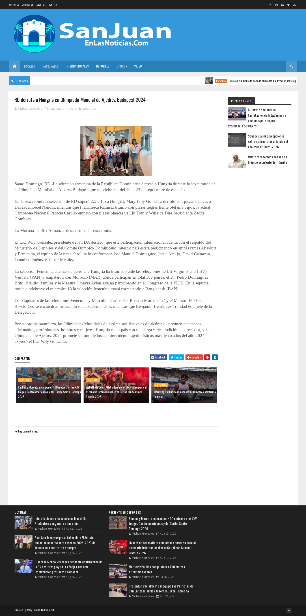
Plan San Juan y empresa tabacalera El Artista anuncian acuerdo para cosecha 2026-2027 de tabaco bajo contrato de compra (65, 542)
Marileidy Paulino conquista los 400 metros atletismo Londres (185, 394)
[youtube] (294, 4)
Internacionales (77, 66)
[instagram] (276, 4)
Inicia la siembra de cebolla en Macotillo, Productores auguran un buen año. (61, 521)
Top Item (53, 4)
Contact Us (27, 4)
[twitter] (288, 4)
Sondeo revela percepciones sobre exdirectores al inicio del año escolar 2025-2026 (268, 141)
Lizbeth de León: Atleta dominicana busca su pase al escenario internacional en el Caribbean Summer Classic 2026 (116, 392)
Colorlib (49, 610)
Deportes (103, 66)
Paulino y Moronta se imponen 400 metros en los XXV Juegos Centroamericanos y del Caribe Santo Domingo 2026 (49, 392)
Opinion (122, 66)
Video (138, 66)
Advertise (14, 4)
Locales (30, 66)
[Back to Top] (289, 610)
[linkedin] (282, 4)
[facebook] (270, 4)
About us (41, 4)
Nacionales (50, 66)
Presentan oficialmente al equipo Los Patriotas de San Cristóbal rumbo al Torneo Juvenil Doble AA (161, 588)
